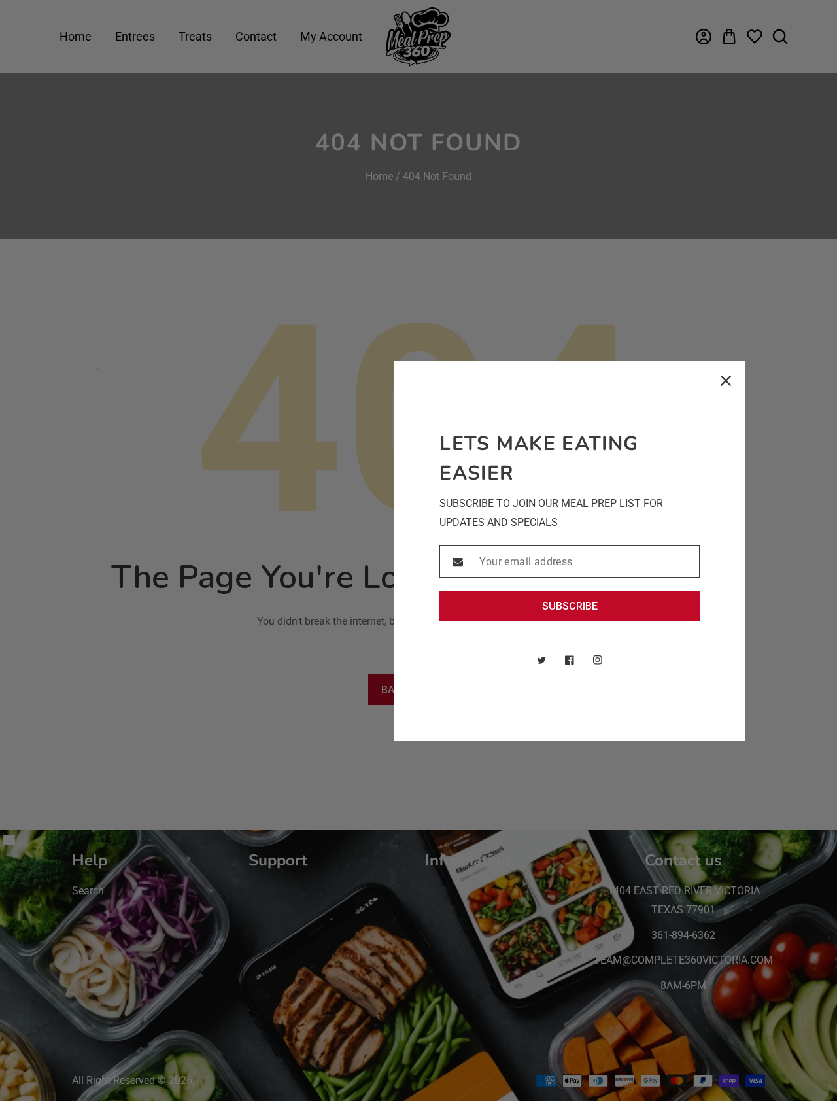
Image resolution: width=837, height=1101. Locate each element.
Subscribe (570, 606)
